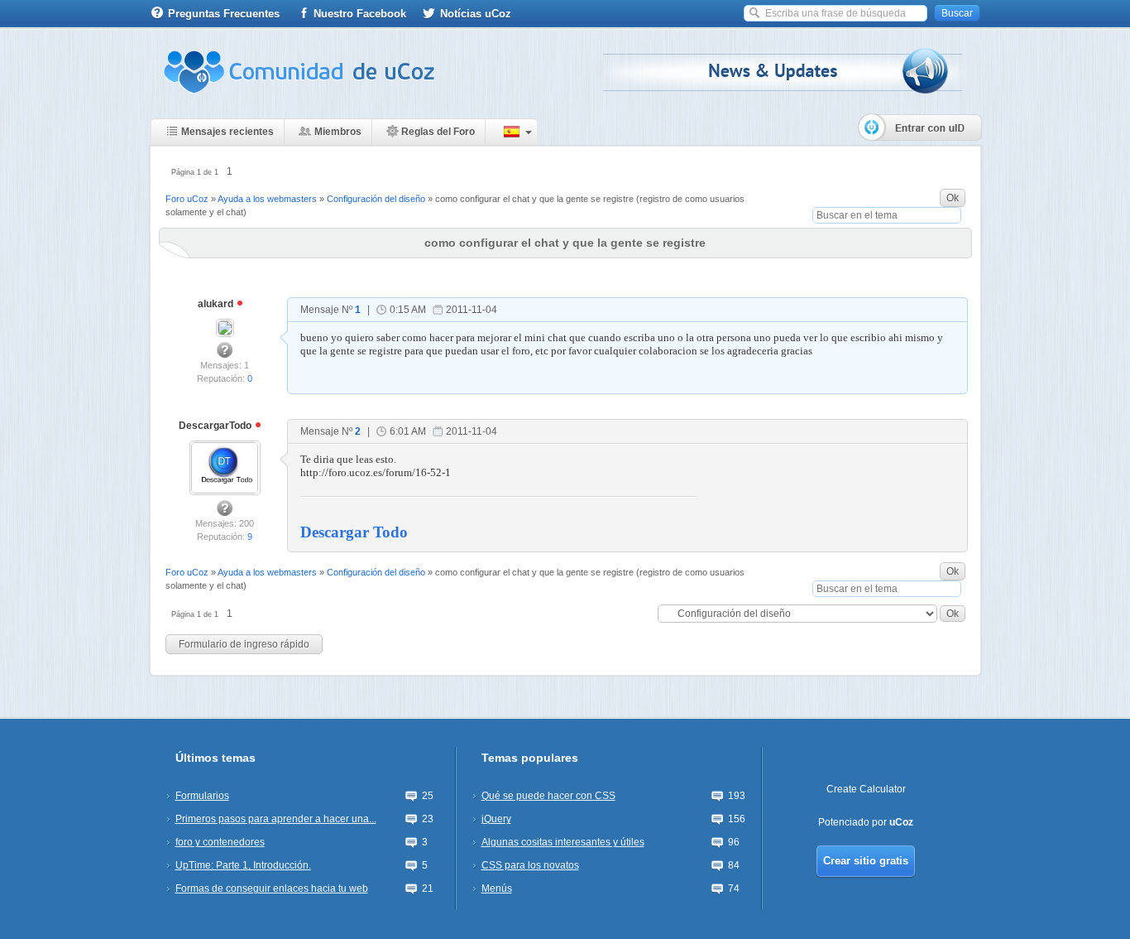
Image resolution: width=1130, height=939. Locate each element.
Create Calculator (866, 789)
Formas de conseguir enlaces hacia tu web (271, 888)
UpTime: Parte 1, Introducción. (243, 865)
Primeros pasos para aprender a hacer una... (275, 819)
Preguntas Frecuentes (224, 13)
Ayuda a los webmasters (267, 199)
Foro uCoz (186, 199)
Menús (496, 888)
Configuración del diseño (376, 199)
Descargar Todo (354, 532)
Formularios (202, 796)
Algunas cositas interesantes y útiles (562, 842)
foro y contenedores (220, 842)
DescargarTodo (216, 425)
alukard (217, 304)
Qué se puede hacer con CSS (548, 796)
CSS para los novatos (530, 865)
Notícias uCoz (475, 13)
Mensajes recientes (227, 131)
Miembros (338, 131)
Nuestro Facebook (360, 13)
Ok (952, 198)
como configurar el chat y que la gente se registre (534, 199)
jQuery (496, 819)
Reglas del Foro (438, 131)
